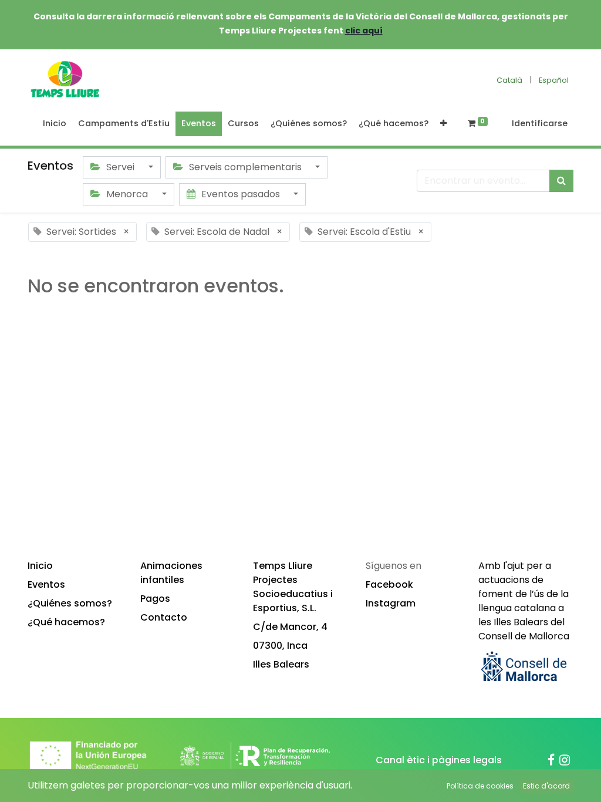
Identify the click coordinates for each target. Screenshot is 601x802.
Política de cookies (480, 786)
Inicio (40, 565)
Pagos (155, 598)
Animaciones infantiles (171, 573)
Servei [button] (120, 167)
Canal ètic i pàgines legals (439, 760)
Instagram (391, 603)
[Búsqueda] (561, 181)
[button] (443, 124)
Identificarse (540, 123)
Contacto (163, 617)
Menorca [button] (127, 194)
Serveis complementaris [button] (245, 167)
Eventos (46, 584)
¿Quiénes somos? (70, 603)
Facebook (389, 584)
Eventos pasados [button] (240, 194)
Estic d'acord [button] (546, 786)
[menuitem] (54, 124)
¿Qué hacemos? (66, 622)
